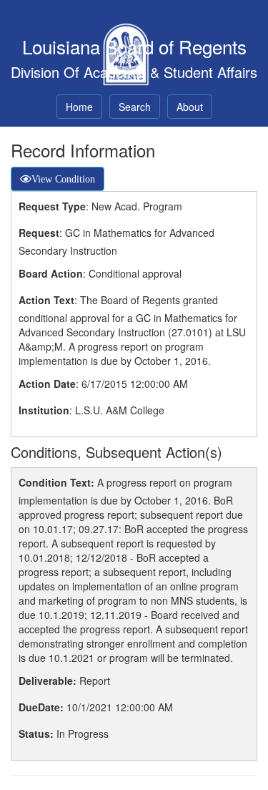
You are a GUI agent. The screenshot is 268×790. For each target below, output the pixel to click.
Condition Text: (56, 482)
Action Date (47, 383)
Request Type (52, 206)
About (190, 106)
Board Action (51, 273)
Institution (44, 410)
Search (135, 106)
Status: (36, 733)
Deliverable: (47, 680)
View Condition (63, 179)
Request (39, 232)
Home (79, 106)
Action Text (46, 300)
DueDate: (41, 707)
